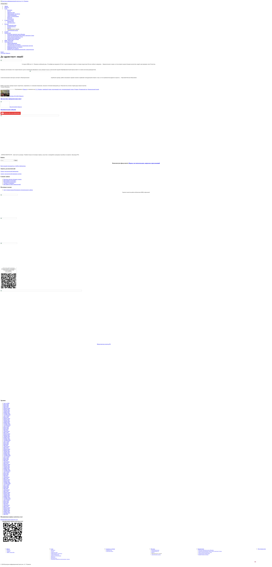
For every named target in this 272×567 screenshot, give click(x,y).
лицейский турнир (46, 89)
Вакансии (53, 556)
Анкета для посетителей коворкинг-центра (11, 173)
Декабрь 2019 (6, 495)
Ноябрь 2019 (6, 496)
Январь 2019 (6, 509)
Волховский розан (155, 550)
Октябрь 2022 (6, 454)
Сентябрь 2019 (6, 498)
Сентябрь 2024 (6, 424)
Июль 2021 (6, 473)
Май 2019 (5, 503)
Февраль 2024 (6, 433)
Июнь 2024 (6, 428)
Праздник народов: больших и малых (12, 179)
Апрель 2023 (6, 446)
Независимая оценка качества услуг (9, 519)
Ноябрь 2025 (6, 412)
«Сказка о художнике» (8, 183)
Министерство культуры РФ (104, 344)
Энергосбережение (55, 554)
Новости (8, 53)
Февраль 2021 (6, 479)
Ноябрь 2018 (6, 511)
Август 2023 (6, 441)
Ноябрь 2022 (6, 453)
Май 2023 (5, 445)
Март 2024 (5, 432)
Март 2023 (5, 447)
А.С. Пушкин (38, 89)
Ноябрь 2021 (6, 468)
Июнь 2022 (6, 459)
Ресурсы (153, 549)
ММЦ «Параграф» (11, 552)
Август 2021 (6, 472)
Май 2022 (5, 460)
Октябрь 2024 (6, 423)
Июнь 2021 (6, 474)
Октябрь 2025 (6, 413)
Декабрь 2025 (6, 410)
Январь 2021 (6, 481)
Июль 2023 (6, 442)
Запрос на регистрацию (56, 555)
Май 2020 (5, 488)
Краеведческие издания (203, 554)
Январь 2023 (6, 450)
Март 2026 (5, 407)
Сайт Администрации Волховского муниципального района (18, 189)
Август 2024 (6, 426)
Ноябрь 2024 (6, 422)
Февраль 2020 (6, 492)
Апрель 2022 (6, 461)
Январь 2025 (6, 419)
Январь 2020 (6, 493)
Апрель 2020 (6, 489)
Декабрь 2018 (6, 510)
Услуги (52, 551)
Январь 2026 (6, 409)
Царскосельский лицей (93, 89)
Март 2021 (5, 478)
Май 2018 (5, 514)
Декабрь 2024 (6, 421)
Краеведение (201, 549)
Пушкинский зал (83, 89)
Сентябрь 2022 (6, 455)
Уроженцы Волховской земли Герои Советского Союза (210, 551)
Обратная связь (54, 552)
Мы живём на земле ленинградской (12, 184)
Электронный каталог (12, 30)
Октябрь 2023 (6, 439)
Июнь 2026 (6, 405)
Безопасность (54, 558)
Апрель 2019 (6, 505)
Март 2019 (5, 506)
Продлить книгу (11, 22)
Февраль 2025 (6, 418)
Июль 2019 (6, 501)
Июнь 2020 (6, 487)
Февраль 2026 (6, 408)
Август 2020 (6, 484)
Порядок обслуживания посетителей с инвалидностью (20, 49)
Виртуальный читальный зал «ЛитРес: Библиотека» (13, 166)
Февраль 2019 (6, 507)
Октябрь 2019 (6, 497)
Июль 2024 (6, 427)
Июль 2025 (6, 417)
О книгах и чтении (110, 549)
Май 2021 (5, 475)
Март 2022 (5, 463)
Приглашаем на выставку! (9, 180)
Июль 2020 (6, 486)
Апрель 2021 (6, 477)
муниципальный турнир (68, 89)
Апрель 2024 (6, 431)
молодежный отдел (56, 89)
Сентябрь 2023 (6, 440)
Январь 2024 (6, 435)
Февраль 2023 (6, 449)
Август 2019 (6, 500)
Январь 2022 (6, 465)
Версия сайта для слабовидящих (12, 113)
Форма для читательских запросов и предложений (144, 163)
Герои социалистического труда (205, 552)
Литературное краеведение (204, 553)
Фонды (152, 552)
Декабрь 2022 (6, 451)
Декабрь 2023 (6, 436)
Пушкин (76, 89)
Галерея (8, 551)
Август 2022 (6, 456)
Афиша (8, 549)
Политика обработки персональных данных (60, 559)
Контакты (53, 550)
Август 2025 (6, 416)
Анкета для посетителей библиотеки (9, 171)
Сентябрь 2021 (6, 470)
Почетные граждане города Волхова (206, 550)
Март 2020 (5, 491)
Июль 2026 (6, 404)
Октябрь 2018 (6, 512)
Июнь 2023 (6, 444)
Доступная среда (262, 549)
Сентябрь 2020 (6, 483)
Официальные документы (56, 553)
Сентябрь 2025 (6, 414)
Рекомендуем (109, 550)
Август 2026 (6, 403)
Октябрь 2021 (6, 469)
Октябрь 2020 (6, 482)
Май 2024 (5, 430)
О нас (6, 8)
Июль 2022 (6, 458)
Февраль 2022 (6, 464)
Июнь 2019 (6, 502)
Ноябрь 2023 (6, 437)
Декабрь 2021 (6, 467)
